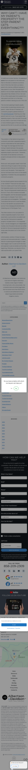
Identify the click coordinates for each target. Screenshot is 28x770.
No (11, 388)
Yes (16, 388)
